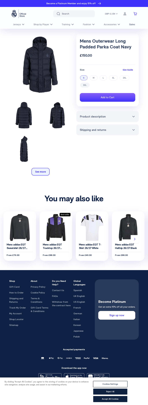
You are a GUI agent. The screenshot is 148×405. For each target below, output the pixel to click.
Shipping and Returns (16, 300)
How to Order (16, 292)
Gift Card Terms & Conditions (39, 309)
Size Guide (128, 69)
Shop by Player (41, 24)
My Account (15, 313)
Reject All (110, 392)
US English (79, 302)
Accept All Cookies (110, 399)
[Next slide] (135, 239)
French (77, 307)
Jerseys (17, 24)
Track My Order (17, 307)
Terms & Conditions (36, 300)
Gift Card (14, 286)
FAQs (55, 296)
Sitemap (13, 325)
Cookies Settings (110, 384)
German (77, 313)
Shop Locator (16, 319)
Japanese (78, 331)
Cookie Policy (38, 292)
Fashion (87, 24)
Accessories (110, 24)
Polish (76, 336)
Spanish (77, 290)
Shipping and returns (93, 130)
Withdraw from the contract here (61, 304)
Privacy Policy (38, 286)
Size (82, 69)
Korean (77, 325)
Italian (76, 319)
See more (40, 171)
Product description (93, 116)
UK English (79, 296)
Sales (132, 24)
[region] (74, 391)
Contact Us (58, 290)
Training (66, 24)
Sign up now (116, 315)
